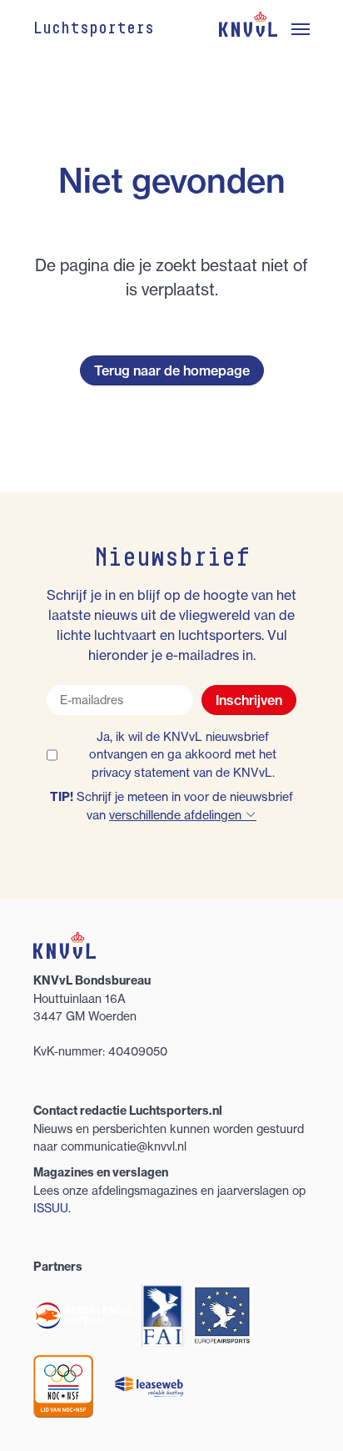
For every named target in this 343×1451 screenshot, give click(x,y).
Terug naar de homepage (172, 370)
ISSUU (50, 1208)
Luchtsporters (93, 29)
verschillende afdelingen (177, 815)
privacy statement (141, 772)
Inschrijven (249, 700)
